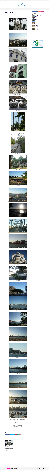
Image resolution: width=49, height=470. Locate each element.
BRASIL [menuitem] (14, 8)
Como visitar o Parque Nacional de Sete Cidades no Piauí (39, 25)
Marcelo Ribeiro (8, 0)
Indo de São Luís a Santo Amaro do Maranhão (39, 19)
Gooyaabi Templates (16, 468)
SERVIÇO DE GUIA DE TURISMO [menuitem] (26, 8)
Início (5, 0)
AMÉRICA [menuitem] (17, 8)
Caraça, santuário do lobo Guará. (39, 21)
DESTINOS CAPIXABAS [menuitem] (10, 8)
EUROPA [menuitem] (20, 8)
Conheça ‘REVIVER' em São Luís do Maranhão (39, 16)
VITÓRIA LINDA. (8, 432)
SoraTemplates (8, 468)
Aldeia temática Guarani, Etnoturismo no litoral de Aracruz (39, 28)
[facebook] (35, 11)
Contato (11, 0)
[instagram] (41, 11)
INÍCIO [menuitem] (5, 8)
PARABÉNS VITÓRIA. (7, 445)
